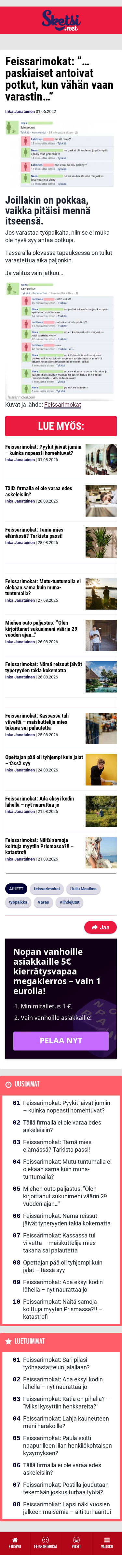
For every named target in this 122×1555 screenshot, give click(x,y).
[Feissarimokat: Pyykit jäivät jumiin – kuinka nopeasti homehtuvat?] (101, 459)
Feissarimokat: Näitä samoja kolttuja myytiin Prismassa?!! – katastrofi (39, 846)
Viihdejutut (69, 902)
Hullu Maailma (83, 888)
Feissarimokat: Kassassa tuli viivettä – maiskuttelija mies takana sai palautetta (37, 721)
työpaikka (18, 902)
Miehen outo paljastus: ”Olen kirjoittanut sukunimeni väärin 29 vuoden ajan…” (41, 628)
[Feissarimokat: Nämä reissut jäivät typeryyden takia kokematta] (101, 676)
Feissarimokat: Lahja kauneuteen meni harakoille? (66, 1422)
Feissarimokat (62, 404)
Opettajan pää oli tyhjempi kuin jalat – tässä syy (44, 760)
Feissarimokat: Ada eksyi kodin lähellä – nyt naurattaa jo (39, 801)
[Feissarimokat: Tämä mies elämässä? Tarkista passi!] (101, 542)
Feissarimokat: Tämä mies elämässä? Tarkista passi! (34, 532)
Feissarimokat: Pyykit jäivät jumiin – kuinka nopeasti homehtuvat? (43, 449)
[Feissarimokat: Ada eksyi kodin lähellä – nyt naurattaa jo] (101, 811)
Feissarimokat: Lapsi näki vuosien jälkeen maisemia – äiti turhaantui (67, 1508)
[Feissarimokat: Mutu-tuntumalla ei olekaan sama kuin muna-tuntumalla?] (101, 594)
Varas (43, 902)
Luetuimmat (30, 1341)
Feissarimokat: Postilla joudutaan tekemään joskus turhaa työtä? (66, 1488)
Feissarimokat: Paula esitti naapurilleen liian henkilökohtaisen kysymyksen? (67, 1445)
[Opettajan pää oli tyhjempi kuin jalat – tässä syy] (101, 769)
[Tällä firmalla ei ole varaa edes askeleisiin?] (101, 501)
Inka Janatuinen (20, 111)
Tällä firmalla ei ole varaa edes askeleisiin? (38, 491)
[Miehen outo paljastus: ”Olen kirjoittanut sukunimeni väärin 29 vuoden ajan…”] (101, 635)
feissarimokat (47, 888)
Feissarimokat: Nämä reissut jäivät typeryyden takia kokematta (43, 667)
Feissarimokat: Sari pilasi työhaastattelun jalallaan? (56, 1363)
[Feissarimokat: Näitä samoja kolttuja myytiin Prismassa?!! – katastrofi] (101, 852)
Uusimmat (27, 1084)
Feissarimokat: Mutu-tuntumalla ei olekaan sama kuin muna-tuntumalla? (43, 587)
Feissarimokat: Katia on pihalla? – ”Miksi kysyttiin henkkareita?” (66, 1402)
